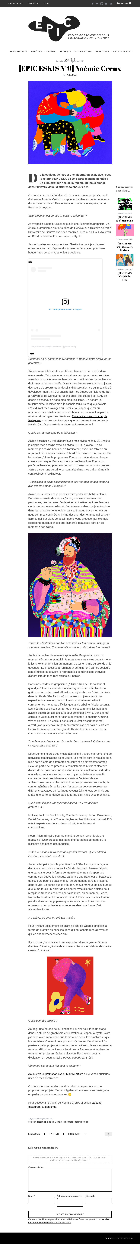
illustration (69, 1122)
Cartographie (15, 3)
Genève (58, 1122)
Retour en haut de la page (118, 1238)
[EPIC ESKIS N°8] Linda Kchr (125, 276)
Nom (31, 1195)
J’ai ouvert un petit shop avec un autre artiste (56, 1073)
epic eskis (49, 1122)
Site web (90, 1195)
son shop (50, 1106)
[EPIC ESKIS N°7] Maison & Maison (124, 247)
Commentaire (36, 1167)
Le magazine (33, 3)
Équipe (46, 3)
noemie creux (81, 1122)
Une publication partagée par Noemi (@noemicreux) (53, 347)
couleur (31, 1122)
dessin (40, 1122)
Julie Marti (72, 75)
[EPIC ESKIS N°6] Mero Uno (124, 219)
